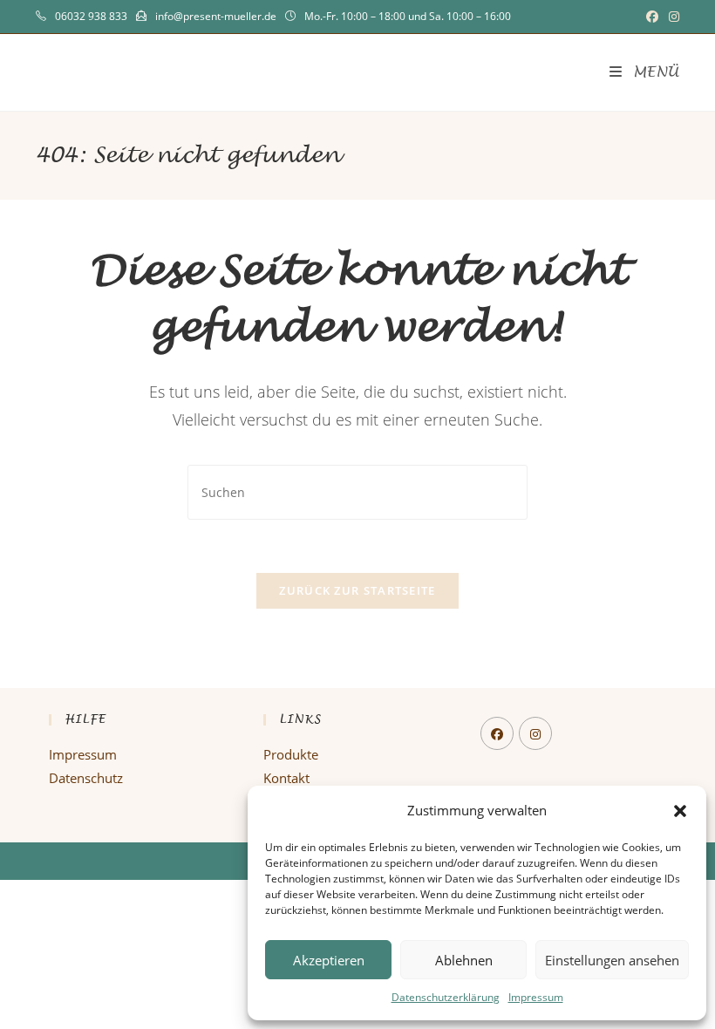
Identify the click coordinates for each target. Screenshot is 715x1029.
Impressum (535, 997)
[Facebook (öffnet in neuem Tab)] (652, 16)
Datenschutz (86, 778)
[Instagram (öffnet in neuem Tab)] (671, 16)
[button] (680, 811)
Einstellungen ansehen (612, 960)
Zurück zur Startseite (357, 590)
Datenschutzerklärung (446, 997)
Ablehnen (464, 960)
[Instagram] (535, 733)
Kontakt (286, 778)
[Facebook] (497, 733)
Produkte (290, 754)
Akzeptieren (328, 960)
